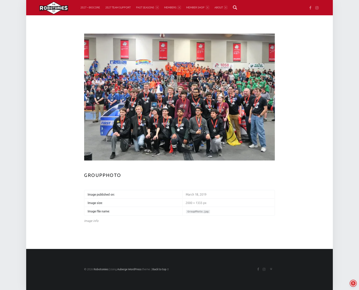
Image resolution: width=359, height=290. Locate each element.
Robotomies (100, 269)
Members (170, 7)
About (218, 7)
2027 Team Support (118, 7)
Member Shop (195, 7)
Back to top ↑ (160, 269)
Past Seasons (145, 7)
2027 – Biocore (90, 7)
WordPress (135, 269)
